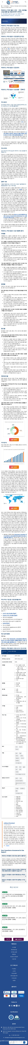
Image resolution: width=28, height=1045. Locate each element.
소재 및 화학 (14, 973)
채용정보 (14, 954)
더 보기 (7, 845)
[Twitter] (12, 1006)
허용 (24, 1042)
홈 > (2, 6)
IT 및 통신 (14, 968)
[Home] (13, 2)
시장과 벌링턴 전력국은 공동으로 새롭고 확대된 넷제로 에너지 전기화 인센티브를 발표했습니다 (15, 133)
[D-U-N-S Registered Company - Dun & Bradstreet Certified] (17, 1017)
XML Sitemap (14, 949)
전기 (22, 121)
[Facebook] (9, 1006)
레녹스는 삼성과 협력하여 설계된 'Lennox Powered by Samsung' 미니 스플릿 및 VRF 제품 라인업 (15, 216)
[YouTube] (14, 1006)
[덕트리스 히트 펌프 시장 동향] (14, 96)
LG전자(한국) (6, 623)
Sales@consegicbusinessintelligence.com (15, 1037)
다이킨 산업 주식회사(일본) (9, 613)
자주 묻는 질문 (14, 952)
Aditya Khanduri (9, 823)
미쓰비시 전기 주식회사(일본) (10, 615)
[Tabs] (14, 21)
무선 (9, 48)
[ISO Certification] (11, 1017)
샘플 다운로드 (14, 86)
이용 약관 (14, 959)
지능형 (20, 189)
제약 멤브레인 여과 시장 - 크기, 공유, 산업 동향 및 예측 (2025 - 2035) (13, 906)
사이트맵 (14, 947)
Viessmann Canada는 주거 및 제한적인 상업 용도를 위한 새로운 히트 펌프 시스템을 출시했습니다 (15, 536)
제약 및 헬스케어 (14, 975)
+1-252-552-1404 (15, 1035)
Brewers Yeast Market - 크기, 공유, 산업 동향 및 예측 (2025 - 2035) (14, 917)
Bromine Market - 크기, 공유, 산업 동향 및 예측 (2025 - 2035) (13, 929)
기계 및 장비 (14, 978)
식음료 (14, 980)
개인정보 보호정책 (14, 956)
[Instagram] (19, 1006)
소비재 (14, 971)
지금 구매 (8, 939)
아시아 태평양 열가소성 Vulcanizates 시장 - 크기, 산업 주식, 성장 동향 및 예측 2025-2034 (14, 895)
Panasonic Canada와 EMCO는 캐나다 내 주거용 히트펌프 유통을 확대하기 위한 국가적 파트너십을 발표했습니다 (14, 640)
